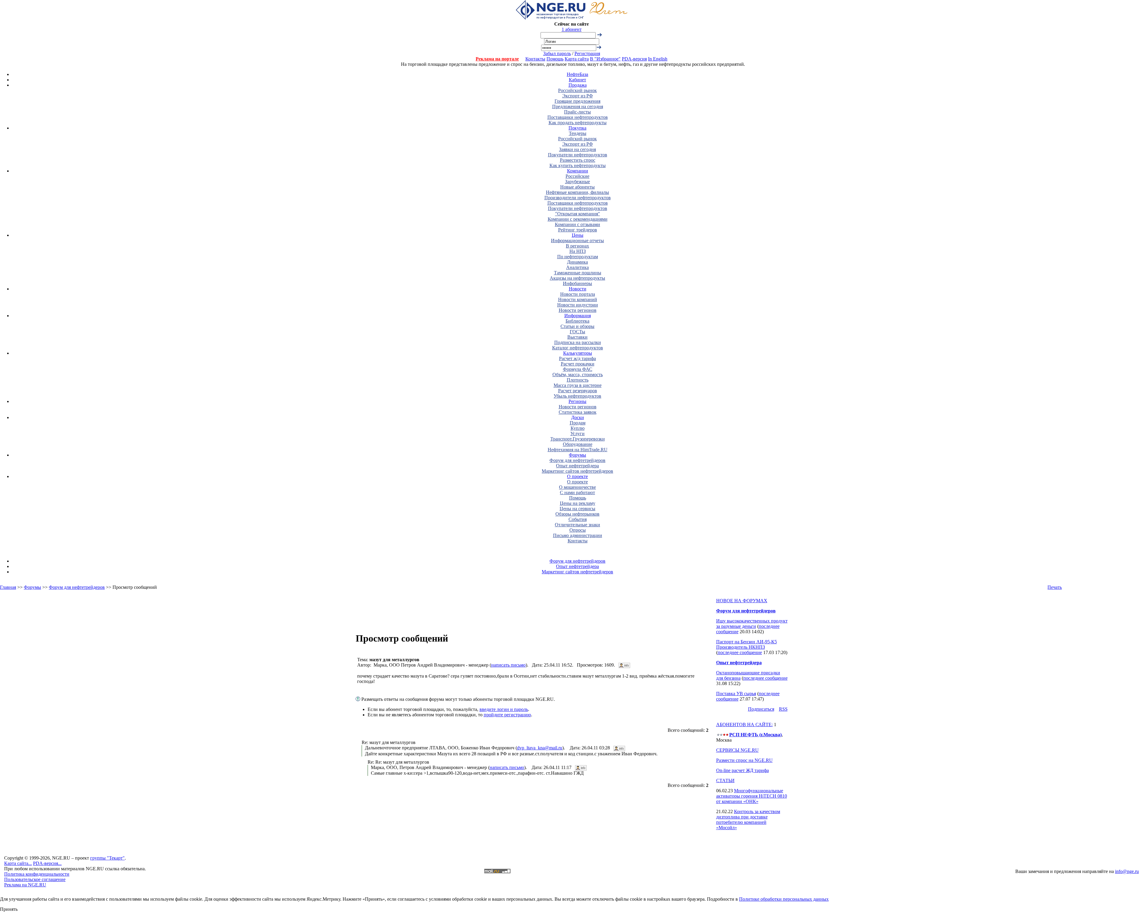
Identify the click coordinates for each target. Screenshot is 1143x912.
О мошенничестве (577, 487)
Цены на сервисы (577, 508)
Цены (577, 235)
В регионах (577, 245)
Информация (577, 315)
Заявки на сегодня (577, 149)
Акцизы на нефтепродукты (577, 278)
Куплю (578, 428)
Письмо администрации (577, 535)
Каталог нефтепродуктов (577, 347)
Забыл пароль (557, 53)
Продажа (578, 85)
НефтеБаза (577, 74)
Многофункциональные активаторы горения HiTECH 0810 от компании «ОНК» (751, 796)
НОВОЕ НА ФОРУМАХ (741, 600)
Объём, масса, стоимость (577, 374)
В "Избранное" (605, 58)
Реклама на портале (497, 58)
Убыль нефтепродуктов (577, 396)
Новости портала (577, 294)
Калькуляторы (577, 353)
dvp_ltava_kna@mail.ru (539, 747)
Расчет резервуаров (577, 390)
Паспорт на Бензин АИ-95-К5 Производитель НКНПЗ (746, 644)
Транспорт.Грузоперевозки (577, 438)
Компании (577, 170)
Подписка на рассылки (577, 342)
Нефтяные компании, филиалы (577, 192)
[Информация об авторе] (624, 664)
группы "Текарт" (107, 857)
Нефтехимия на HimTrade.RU (578, 449)
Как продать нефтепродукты (578, 122)
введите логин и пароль (504, 709)
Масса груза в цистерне (578, 385)
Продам (577, 422)
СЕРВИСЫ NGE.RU (737, 750)
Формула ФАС (577, 369)
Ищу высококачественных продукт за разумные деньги (752, 623)
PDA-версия (634, 58)
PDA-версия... (47, 863)
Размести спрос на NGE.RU (744, 760)
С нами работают (577, 492)
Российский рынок (577, 90)
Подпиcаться (761, 709)
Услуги (577, 433)
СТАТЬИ (725, 780)
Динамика (577, 261)
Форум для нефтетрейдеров (577, 460)
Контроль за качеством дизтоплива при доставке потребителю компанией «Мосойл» (748, 819)
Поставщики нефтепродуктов (577, 117)
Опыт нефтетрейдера (577, 465)
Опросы (577, 530)
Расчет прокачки (577, 363)
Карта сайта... (18, 863)
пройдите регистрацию (507, 714)
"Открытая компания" (577, 213)
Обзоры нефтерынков (577, 513)
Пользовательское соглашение (34, 879)
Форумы (577, 454)
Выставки (577, 337)
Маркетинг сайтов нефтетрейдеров (577, 471)
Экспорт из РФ (577, 95)
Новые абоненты (577, 186)
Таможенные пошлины (577, 272)
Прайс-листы (577, 111)
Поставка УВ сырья (736, 693)
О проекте (577, 476)
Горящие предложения (577, 101)
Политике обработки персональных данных (784, 899)
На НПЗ (577, 251)
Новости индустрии (577, 304)
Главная (8, 587)
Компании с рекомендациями (578, 219)
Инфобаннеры (577, 283)
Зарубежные (577, 181)
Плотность (577, 379)
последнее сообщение (740, 652)
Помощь (554, 58)
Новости (577, 288)
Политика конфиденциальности (36, 874)
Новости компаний (577, 299)
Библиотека (577, 320)
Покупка (577, 127)
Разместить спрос (577, 160)
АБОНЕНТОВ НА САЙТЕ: (744, 724)
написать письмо (508, 664)
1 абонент (572, 29)
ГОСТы (577, 331)
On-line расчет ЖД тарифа (742, 770)
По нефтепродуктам (577, 256)
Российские (577, 176)
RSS (783, 709)
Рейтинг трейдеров (577, 229)
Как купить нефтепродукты (577, 165)
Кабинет (577, 79)
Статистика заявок (578, 412)
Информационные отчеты (577, 240)
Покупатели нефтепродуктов (577, 154)
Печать (1054, 587)
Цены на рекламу (577, 503)
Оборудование (577, 444)
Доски (577, 417)
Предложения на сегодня (577, 106)
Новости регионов (578, 310)
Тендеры (577, 133)
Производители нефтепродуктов (577, 197)
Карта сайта (577, 58)
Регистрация (587, 53)
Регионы (577, 401)
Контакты (535, 58)
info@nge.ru (1127, 871)
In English (657, 58)
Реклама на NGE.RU (25, 884)
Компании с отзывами (577, 224)
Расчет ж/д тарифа (577, 358)
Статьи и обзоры (577, 326)
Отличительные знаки (577, 524)
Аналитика (577, 267)
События (578, 519)
